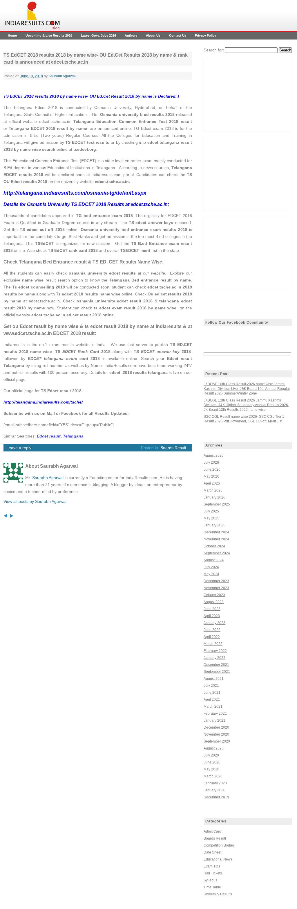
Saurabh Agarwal (62, 76)
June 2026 (212, 469)
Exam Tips (212, 866)
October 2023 (214, 595)
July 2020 (211, 755)
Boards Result (173, 447)
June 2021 (212, 693)
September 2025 (217, 504)
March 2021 (213, 706)
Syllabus (210, 880)
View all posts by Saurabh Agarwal (34, 501)
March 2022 (213, 644)
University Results (218, 894)
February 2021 (215, 713)
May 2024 (211, 574)
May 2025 (211, 518)
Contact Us (177, 35)
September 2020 (217, 741)
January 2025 (214, 525)
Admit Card (212, 831)
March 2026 (213, 490)
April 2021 (212, 700)
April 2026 (212, 483)
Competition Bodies (219, 845)
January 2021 (214, 720)
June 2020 (212, 762)
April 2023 (212, 616)
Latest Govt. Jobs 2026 (98, 35)
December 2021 (216, 665)
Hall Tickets (213, 873)
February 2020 (215, 783)
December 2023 (216, 581)
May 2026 (211, 476)
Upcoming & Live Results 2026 (49, 35)
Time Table (212, 887)
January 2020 (214, 790)
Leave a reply (18, 447)
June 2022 (212, 630)
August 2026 (214, 455)
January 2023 (214, 623)
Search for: (214, 50)
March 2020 (213, 776)
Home (12, 35)
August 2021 (214, 679)
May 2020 (211, 769)
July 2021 (211, 686)
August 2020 (214, 748)
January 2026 (214, 497)
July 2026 (211, 462)
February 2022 (215, 651)
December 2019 (216, 797)
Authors (131, 35)
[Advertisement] (247, 95)
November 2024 (216, 539)
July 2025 (211, 511)
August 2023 (214, 602)
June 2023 (212, 609)
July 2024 (211, 567)
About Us (153, 35)
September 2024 (217, 553)
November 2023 (216, 588)
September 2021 (217, 672)
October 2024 (214, 546)
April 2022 (212, 637)
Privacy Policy (205, 35)
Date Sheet (212, 852)
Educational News (218, 859)
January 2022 (214, 658)
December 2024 (216, 532)
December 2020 (216, 727)
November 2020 (216, 734)
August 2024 (214, 560)
